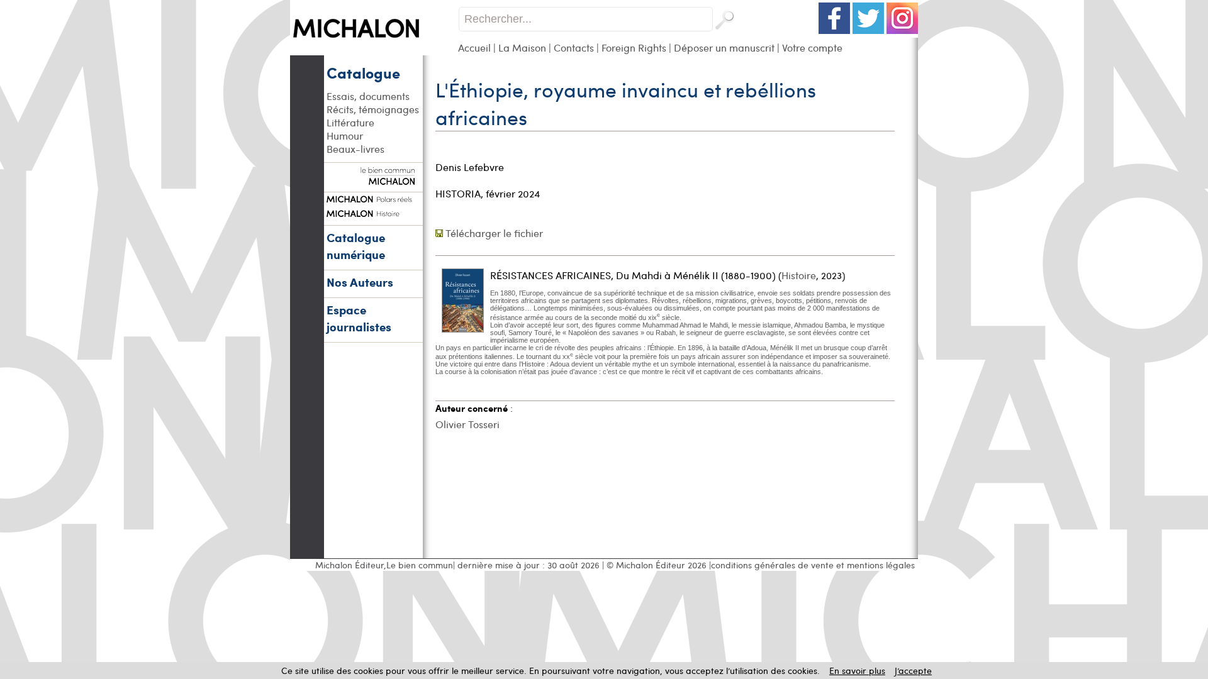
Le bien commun (419, 565)
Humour (345, 135)
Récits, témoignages (373, 109)
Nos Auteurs (360, 281)
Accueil (474, 47)
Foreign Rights (633, 47)
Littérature (350, 122)
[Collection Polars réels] (373, 197)
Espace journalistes (359, 318)
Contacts (574, 47)
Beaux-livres (355, 148)
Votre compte (812, 47)
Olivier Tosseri (467, 424)
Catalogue (363, 72)
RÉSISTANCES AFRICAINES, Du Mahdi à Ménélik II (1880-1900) (633, 275)
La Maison (522, 47)
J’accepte (913, 670)
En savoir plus (857, 670)
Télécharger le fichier (494, 233)
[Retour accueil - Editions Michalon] (374, 52)
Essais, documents (368, 95)
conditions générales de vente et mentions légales (813, 565)
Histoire (798, 275)
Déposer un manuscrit (724, 47)
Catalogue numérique (356, 246)
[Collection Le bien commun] (373, 178)
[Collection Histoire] (373, 212)
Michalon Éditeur (349, 565)
